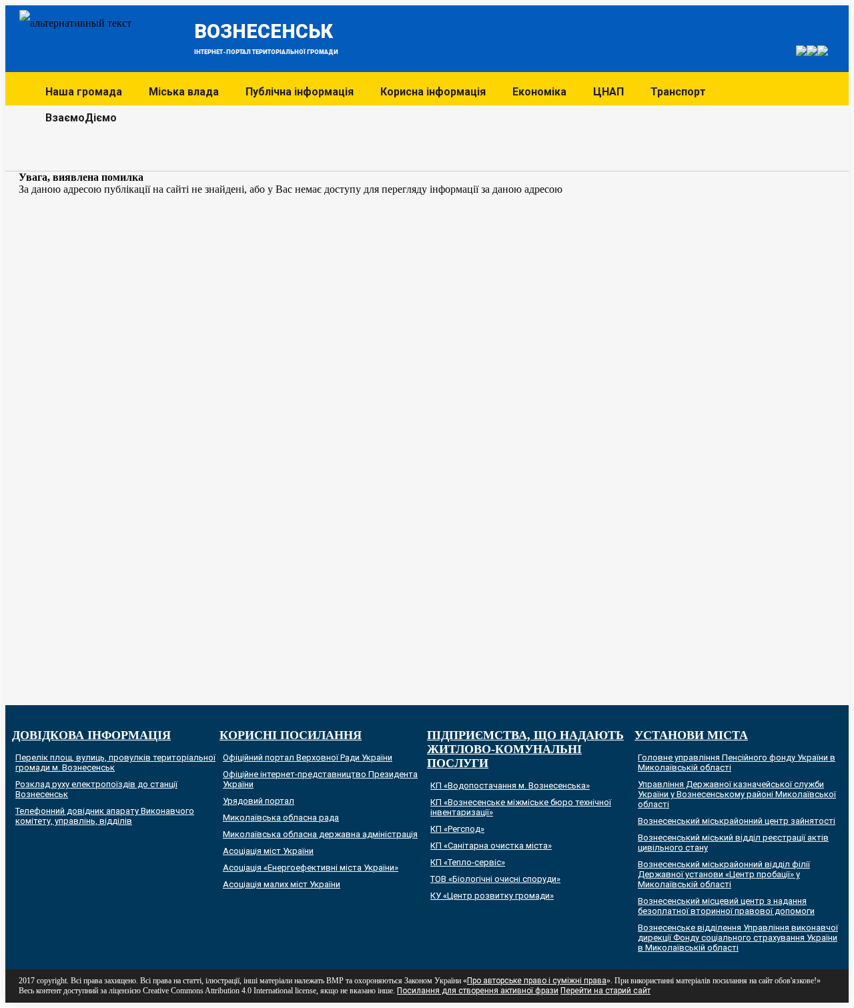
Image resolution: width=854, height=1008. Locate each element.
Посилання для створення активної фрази (477, 990)
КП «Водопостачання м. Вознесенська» (510, 786)
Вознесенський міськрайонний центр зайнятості (736, 821)
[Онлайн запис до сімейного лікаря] (801, 52)
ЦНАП (608, 91)
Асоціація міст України (268, 851)
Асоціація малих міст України (281, 884)
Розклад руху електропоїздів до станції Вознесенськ (96, 789)
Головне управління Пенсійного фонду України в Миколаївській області (736, 762)
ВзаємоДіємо (81, 117)
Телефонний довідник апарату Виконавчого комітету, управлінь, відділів (104, 816)
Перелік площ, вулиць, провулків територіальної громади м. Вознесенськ (115, 762)
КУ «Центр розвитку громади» (492, 896)
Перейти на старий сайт (605, 990)
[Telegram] (812, 52)
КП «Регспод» (457, 829)
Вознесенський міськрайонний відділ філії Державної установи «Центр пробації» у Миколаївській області (724, 874)
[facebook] (808, 25)
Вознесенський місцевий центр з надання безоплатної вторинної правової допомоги (726, 906)
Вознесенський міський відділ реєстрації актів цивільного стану (733, 843)
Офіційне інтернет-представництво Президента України (320, 779)
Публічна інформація (300, 91)
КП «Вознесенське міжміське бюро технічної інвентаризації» (520, 807)
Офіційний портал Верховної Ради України (307, 757)
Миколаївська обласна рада (281, 818)
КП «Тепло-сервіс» (467, 862)
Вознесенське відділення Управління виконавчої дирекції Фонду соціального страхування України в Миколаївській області (738, 938)
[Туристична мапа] (822, 25)
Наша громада (83, 91)
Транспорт (678, 91)
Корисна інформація (433, 91)
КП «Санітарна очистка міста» (491, 846)
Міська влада (184, 91)
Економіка (539, 91)
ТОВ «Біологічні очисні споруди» (495, 879)
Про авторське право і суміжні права (536, 980)
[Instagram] (782, 51)
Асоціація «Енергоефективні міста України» (310, 868)
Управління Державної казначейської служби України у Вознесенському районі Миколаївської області (737, 794)
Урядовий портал (258, 801)
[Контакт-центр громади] (822, 52)
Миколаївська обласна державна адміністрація (320, 834)
